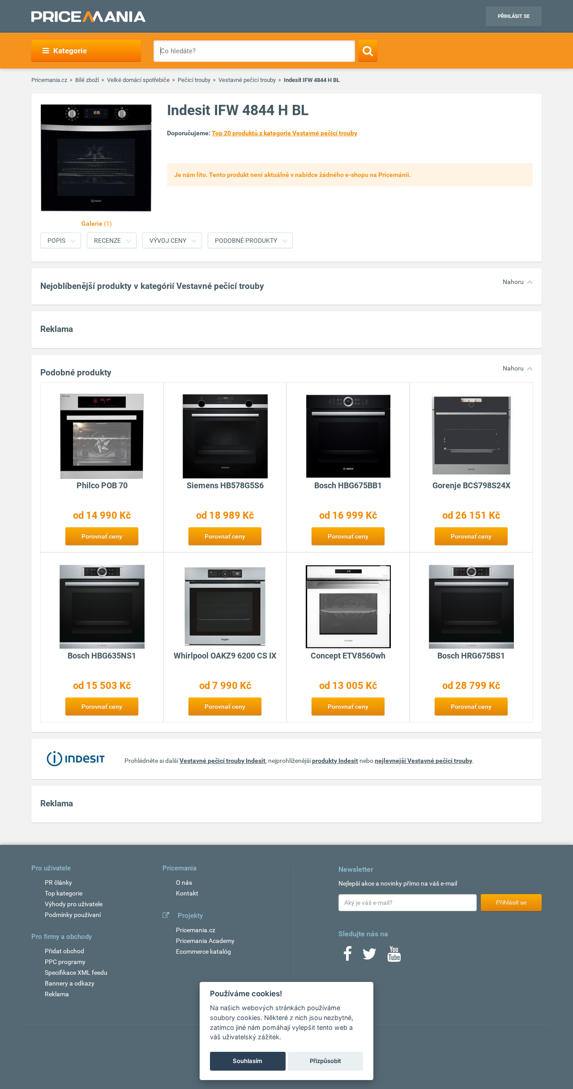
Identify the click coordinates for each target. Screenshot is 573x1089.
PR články (58, 882)
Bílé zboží (87, 80)
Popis (56, 240)
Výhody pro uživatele (74, 904)
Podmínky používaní (73, 914)
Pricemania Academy (205, 940)
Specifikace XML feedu (76, 972)
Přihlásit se (514, 16)
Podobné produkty (246, 240)
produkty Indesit (335, 760)
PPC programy (65, 961)
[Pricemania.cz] (88, 16)
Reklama (57, 994)
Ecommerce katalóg (203, 951)
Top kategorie (63, 893)
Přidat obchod (64, 951)
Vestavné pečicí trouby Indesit (222, 760)
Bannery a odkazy (69, 983)
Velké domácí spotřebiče (138, 80)
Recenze (107, 240)
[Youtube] (394, 956)
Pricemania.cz (49, 80)
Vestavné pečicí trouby (247, 80)
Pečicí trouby (194, 80)
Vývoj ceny (168, 240)
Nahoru (513, 281)
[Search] (367, 50)
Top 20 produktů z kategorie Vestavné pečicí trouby (284, 133)
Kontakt (187, 893)
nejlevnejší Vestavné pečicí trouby (423, 760)
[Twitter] (369, 956)
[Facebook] (347, 956)
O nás (184, 882)
